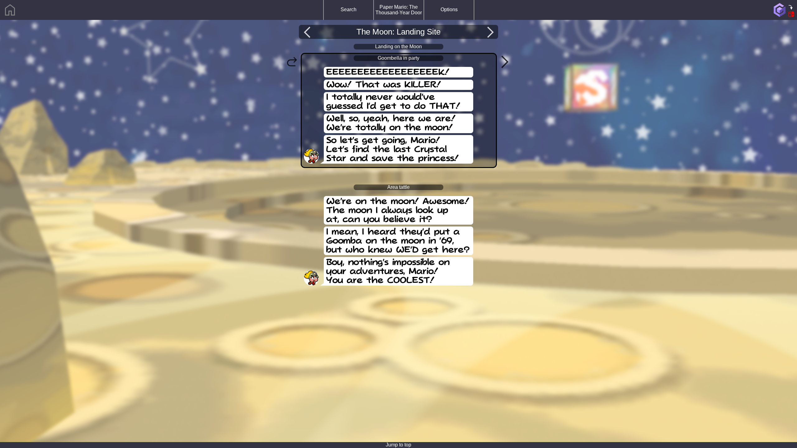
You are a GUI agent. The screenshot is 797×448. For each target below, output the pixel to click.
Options (449, 9)
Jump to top (398, 444)
